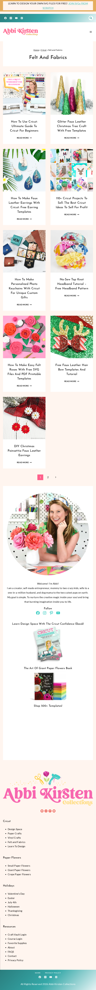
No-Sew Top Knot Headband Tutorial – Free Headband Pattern (71, 284)
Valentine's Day (16, 893)
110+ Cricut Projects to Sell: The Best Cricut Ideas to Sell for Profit (72, 203)
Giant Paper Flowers (19, 870)
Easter (11, 898)
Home (36, 50)
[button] (23, 969)
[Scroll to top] (90, 980)
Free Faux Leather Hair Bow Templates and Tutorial (71, 370)
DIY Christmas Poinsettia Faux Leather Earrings (24, 451)
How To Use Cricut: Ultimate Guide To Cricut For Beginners (24, 126)
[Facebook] (5, 18)
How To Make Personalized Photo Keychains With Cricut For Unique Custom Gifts (24, 288)
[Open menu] (90, 32)
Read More (24, 138)
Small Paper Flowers (19, 865)
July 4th (12, 902)
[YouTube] (16, 18)
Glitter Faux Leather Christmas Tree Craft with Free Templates (71, 126)
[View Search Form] (91, 18)
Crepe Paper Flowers (19, 874)
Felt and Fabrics (16, 842)
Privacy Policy (53, 973)
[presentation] (24, 93)
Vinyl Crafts (14, 837)
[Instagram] (10, 18)
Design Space (15, 829)
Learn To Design (16, 846)
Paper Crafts (15, 833)
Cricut (43, 50)
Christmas (13, 915)
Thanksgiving (15, 910)
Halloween (14, 906)
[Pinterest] (21, 18)
